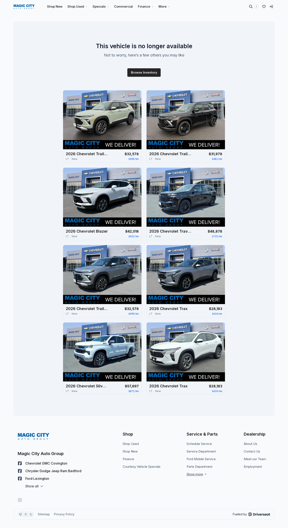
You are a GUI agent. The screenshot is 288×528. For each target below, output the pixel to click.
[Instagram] (20, 500)
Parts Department (199, 467)
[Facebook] (20, 463)
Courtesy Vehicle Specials (141, 467)
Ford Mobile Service (201, 459)
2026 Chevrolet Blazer (87, 231)
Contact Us (252, 451)
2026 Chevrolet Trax (168, 308)
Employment (253, 467)
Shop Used (131, 444)
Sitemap (44, 514)
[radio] (20, 514)
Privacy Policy (64, 514)
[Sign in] (271, 6)
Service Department (201, 451)
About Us (250, 444)
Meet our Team (255, 459)
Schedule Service (199, 444)
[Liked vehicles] (264, 6)
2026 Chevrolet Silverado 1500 (87, 386)
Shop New (130, 451)
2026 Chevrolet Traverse (170, 231)
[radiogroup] (26, 514)
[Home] (24, 6)
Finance (128, 459)
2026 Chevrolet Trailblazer (87, 154)
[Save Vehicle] (137, 94)
